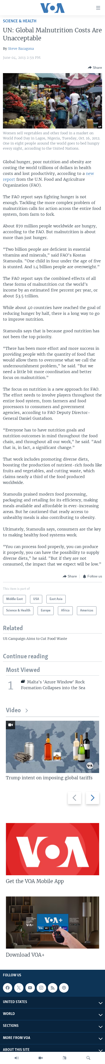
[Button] (95, 67)
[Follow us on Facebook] (7, 987)
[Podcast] (63, 987)
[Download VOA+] (52, 922)
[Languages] (64, 1058)
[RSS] (52, 987)
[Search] (88, 1058)
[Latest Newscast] (16, 1058)
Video (13, 710)
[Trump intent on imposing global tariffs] (52, 747)
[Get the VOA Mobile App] (52, 849)
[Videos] (40, 1058)
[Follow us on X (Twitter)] (18, 987)
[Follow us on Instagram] (41, 987)
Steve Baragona (21, 48)
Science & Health (19, 21)
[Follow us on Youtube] (30, 987)
